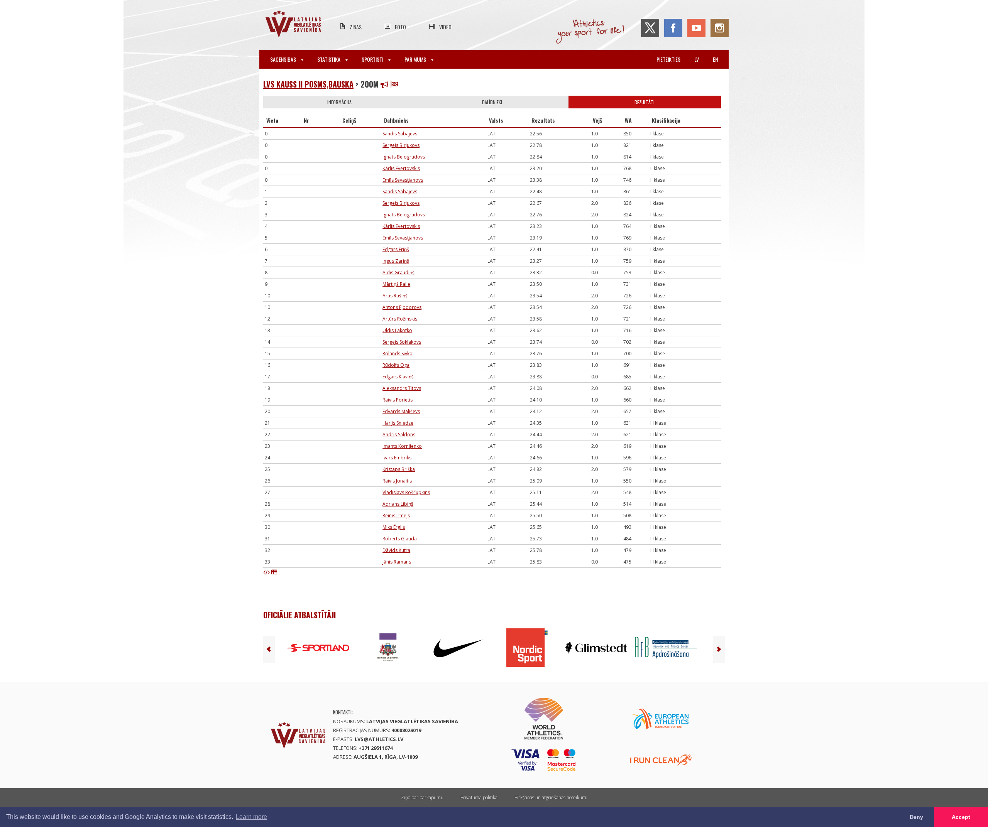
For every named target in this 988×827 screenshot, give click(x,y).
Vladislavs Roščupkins (406, 492)
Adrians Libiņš (397, 504)
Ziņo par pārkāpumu (422, 797)
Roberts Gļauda (399, 538)
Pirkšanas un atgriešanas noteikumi (550, 797)
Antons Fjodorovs (401, 307)
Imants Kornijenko (402, 446)
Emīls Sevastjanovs (402, 180)
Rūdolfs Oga (395, 365)
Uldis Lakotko (397, 330)
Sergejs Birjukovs (401, 145)
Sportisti (373, 59)
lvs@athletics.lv (379, 739)
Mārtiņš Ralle (396, 284)
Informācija (339, 102)
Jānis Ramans (396, 562)
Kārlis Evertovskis (401, 168)
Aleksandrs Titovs (401, 388)
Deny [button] (916, 817)
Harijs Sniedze (397, 423)
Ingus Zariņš (395, 261)
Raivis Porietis (397, 400)
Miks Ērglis (393, 527)
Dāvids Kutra (396, 550)
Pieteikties (668, 59)
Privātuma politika (478, 797)
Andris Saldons (398, 434)
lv (696, 59)
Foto (400, 27)
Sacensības (283, 59)
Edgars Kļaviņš (398, 376)
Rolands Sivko (397, 353)
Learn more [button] (251, 816)
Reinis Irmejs (396, 515)
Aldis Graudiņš (398, 272)
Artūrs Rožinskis (399, 319)
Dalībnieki (492, 102)
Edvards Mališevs (401, 411)
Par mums (415, 59)
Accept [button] (961, 817)
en (715, 59)
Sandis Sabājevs (399, 133)
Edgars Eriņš (395, 249)
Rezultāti (644, 102)
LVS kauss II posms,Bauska (308, 84)
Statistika (329, 59)
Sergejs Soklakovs (401, 342)
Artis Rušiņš (395, 295)
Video (445, 27)
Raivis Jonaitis (397, 481)
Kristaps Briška (398, 469)
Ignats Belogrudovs (403, 157)
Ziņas (356, 27)
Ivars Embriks (396, 457)
